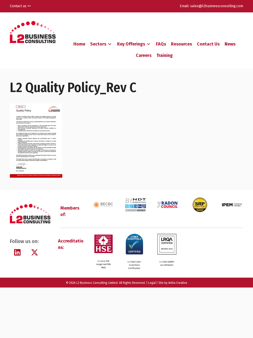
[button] (17, 252)
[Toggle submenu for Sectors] (110, 44)
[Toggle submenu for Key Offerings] (148, 44)
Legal (152, 283)
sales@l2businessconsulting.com (216, 6)
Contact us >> (20, 6)
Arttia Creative (177, 283)
